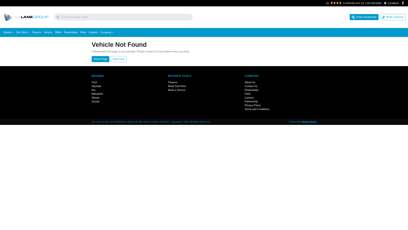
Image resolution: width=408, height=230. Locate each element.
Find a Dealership (366, 17)
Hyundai (96, 86)
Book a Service (395, 17)
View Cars (118, 59)
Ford (94, 82)
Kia (93, 90)
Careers (93, 32)
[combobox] (123, 17)
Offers (58, 32)
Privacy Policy (253, 105)
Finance (36, 32)
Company (105, 32)
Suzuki (95, 101)
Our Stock (21, 32)
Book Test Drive (177, 86)
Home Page (100, 59)
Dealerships (71, 32)
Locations (393, 3)
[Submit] (58, 17)
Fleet (83, 32)
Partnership (251, 101)
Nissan (96, 97)
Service (48, 32)
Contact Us (251, 86)
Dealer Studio (309, 122)
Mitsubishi (97, 93)
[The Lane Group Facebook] (403, 3)
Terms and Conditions (257, 109)
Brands (8, 32)
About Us (250, 82)
